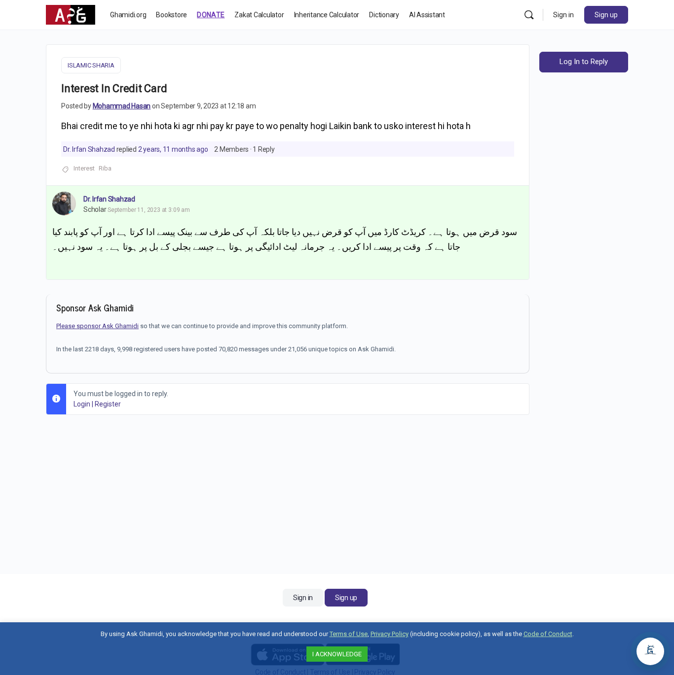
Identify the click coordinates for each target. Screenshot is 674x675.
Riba (105, 168)
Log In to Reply (584, 61)
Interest (84, 168)
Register (108, 404)
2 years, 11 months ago (173, 149)
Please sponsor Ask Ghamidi (97, 326)
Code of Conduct (548, 634)
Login (82, 404)
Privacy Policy (390, 634)
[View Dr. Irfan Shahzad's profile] (64, 203)
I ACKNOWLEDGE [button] (337, 654)
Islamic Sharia (91, 65)
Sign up (606, 15)
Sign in (563, 15)
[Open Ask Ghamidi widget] (650, 651)
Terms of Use (349, 634)
